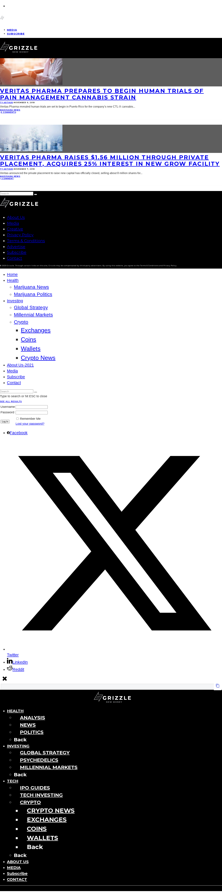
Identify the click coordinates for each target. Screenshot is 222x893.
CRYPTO (30, 802)
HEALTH (15, 710)
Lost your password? (30, 423)
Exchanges (36, 330)
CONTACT (17, 879)
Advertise (16, 246)
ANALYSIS (32, 718)
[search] (35, 194)
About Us (16, 217)
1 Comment (7, 178)
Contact (14, 258)
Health (13, 280)
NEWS (28, 725)
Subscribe (16, 33)
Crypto (21, 322)
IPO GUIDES (35, 788)
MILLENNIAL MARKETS (49, 767)
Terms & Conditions (26, 240)
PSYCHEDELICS (39, 760)
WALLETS (42, 838)
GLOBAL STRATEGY (45, 753)
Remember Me (30, 418)
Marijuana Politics (33, 294)
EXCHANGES (47, 819)
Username (8, 406)
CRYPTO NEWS (51, 810)
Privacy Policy (20, 234)
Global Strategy (31, 307)
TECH (12, 781)
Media (13, 223)
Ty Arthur (6, 102)
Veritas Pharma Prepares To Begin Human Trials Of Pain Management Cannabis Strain (102, 94)
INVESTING (18, 746)
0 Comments (8, 112)
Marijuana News (10, 110)
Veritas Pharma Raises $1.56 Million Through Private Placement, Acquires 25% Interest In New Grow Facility (110, 160)
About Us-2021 (20, 365)
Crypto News (38, 357)
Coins (28, 339)
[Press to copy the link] (217, 686)
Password (7, 412)
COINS (37, 828)
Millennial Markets (33, 314)
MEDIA (14, 867)
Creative (15, 228)
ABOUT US (18, 861)
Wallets (31, 348)
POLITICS (32, 732)
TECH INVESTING (41, 795)
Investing (15, 301)
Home (12, 274)
